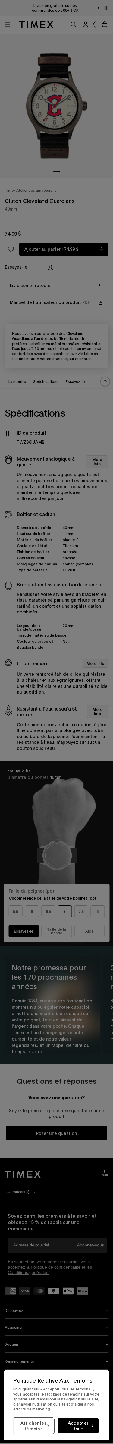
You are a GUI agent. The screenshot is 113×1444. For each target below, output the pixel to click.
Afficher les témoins (33, 1426)
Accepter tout (78, 1426)
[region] (56, 1405)
